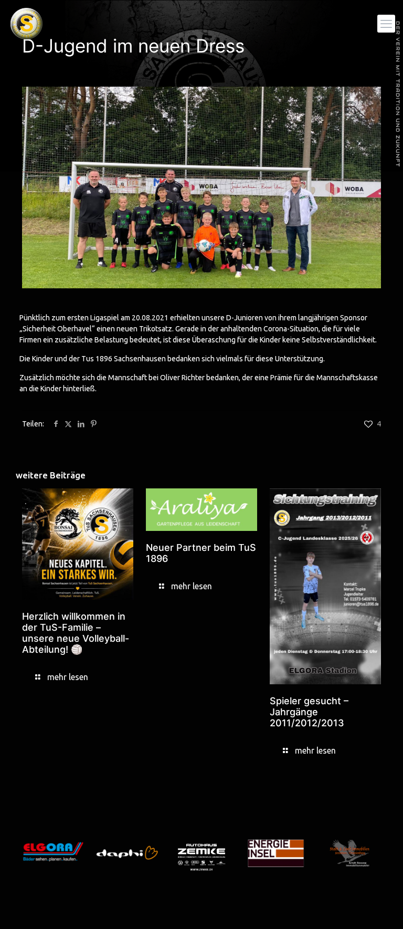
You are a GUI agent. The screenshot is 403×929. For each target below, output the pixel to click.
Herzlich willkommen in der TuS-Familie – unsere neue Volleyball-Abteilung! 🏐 (75, 633)
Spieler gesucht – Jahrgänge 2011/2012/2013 (309, 711)
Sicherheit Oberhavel (57, 329)
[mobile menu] (386, 24)
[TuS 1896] (26, 23)
